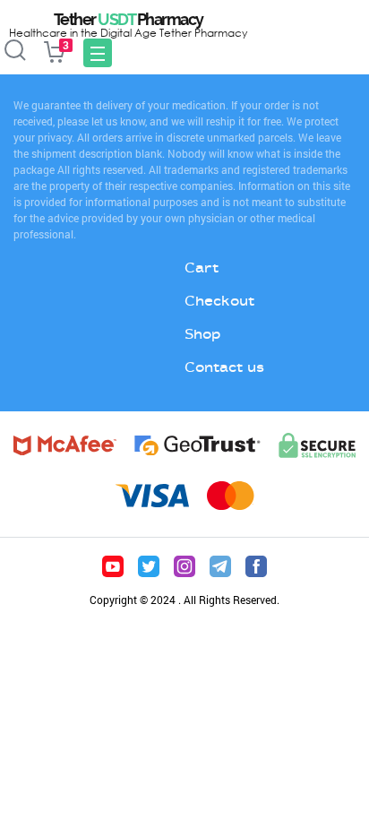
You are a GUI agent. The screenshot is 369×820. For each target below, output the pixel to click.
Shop (202, 333)
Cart (201, 267)
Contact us (224, 367)
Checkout (219, 300)
